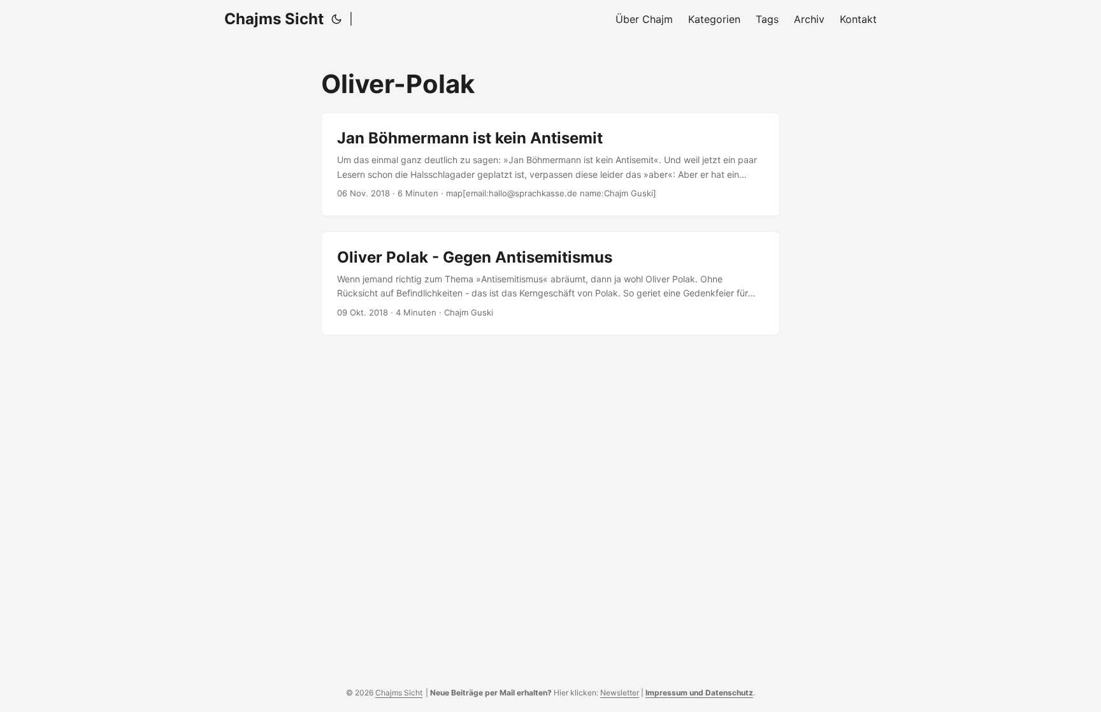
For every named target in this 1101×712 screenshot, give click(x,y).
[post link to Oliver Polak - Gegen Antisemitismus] (550, 283)
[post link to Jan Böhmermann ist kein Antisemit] (550, 164)
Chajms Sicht (274, 19)
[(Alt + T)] (336, 19)
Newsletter (619, 692)
